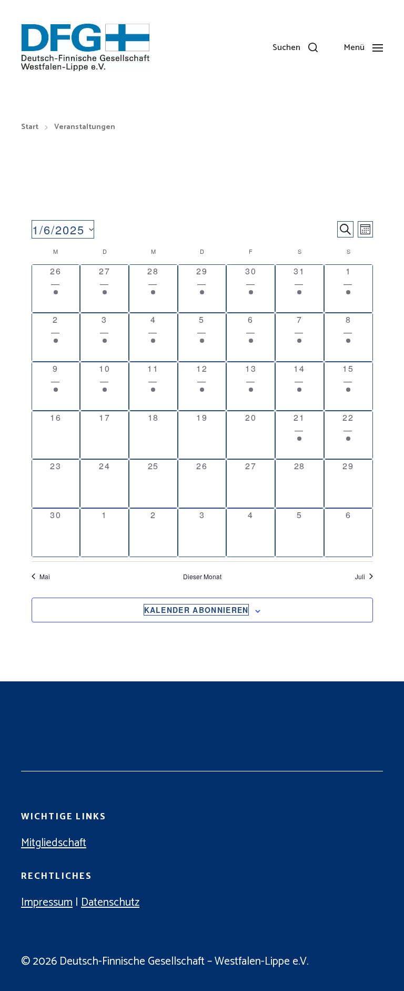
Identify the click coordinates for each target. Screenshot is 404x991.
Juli (360, 576)
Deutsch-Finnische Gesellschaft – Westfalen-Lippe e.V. (183, 961)
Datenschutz (110, 902)
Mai (44, 576)
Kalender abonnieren (196, 609)
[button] (295, 47)
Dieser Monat (202, 576)
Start (29, 127)
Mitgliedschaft (53, 843)
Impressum (47, 902)
